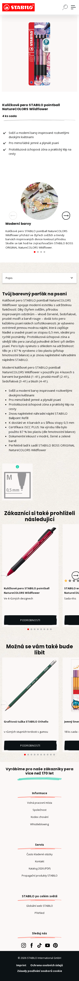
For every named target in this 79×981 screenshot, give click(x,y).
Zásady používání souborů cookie (39, 971)
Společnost (39, 810)
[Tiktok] (39, 945)
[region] (39, 54)
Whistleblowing (39, 824)
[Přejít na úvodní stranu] (22, 7)
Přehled (39, 913)
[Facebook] (31, 945)
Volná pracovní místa (39, 803)
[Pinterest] (55, 945)
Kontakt (39, 861)
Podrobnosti (30, 620)
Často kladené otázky (39, 854)
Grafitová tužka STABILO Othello (26, 721)
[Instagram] (23, 945)
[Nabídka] (73, 7)
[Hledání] (65, 7)
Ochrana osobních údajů (46, 965)
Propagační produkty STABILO (40, 875)
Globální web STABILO (39, 906)
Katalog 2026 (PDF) (39, 868)
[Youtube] (47, 945)
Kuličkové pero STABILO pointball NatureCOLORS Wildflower (26, 590)
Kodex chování (39, 817)
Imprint (21, 965)
